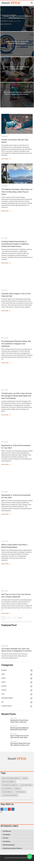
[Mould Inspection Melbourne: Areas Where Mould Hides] (5, 728)
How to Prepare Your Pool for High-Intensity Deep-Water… (19, 736)
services (4, 686)
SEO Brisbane (6, 841)
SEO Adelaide (6, 834)
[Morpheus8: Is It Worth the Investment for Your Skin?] (17, 429)
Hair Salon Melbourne (7, 792)
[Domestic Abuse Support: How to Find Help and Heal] (17, 278)
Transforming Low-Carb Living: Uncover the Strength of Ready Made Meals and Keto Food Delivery (16, 395)
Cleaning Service (6, 706)
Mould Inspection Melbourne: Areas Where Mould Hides (19, 729)
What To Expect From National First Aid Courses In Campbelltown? (17, 68)
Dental (3, 678)
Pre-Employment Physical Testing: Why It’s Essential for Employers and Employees (16, 343)
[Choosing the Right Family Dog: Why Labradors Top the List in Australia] (5, 743)
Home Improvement (7, 698)
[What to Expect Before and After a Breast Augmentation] (17, 529)
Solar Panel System (20, 792)
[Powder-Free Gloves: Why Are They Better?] (17, 124)
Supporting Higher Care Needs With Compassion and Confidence (17, 42)
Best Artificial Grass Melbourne (9, 785)
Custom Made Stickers (26, 785)
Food (2, 694)
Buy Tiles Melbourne (7, 788)
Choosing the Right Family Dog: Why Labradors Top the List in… (20, 744)
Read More (5, 159)
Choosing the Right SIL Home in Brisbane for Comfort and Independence (17, 17)
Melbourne (17, 788)
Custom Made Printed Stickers (9, 795)
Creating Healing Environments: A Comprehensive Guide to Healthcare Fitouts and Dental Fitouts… (15, 243)
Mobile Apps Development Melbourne (12, 848)
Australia (25, 778)
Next (19, 617)
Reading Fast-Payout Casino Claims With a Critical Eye (19, 721)
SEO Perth (5, 838)
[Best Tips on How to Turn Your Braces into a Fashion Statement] (17, 578)
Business (4, 670)
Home (3, 674)
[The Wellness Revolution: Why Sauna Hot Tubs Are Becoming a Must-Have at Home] (17, 173)
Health (3, 682)
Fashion (3, 690)
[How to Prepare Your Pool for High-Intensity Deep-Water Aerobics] (5, 735)
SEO (2, 702)
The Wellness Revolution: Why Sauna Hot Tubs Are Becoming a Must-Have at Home (16, 191)
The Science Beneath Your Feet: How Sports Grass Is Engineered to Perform (16, 650)
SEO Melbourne (7, 831)
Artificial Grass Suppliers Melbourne (11, 778)
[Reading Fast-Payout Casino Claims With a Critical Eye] (5, 720)
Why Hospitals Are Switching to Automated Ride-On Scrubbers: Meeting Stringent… (17, 93)
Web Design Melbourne (9, 845)
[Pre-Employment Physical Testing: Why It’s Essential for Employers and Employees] (17, 325)
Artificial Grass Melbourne (8, 781)
